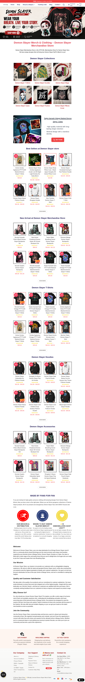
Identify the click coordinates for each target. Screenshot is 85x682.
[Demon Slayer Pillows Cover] (62, 95)
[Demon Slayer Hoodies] (42, 72)
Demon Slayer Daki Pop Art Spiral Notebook (65, 476)
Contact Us (31, 667)
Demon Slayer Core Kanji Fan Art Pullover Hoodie (50, 406)
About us (16, 656)
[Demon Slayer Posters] (42, 95)
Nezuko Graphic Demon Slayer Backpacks (19, 267)
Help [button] (82, 680)
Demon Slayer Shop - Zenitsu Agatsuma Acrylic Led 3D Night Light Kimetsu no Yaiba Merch (35, 172)
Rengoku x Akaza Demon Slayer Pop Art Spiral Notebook (50, 476)
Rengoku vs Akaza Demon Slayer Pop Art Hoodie (35, 378)
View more (42, 211)
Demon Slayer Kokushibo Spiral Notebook (35, 476)
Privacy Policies (18, 661)
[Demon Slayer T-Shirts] (23, 72)
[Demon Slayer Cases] (23, 95)
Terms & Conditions (19, 658)
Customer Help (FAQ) (34, 669)
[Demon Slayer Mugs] (62, 72)
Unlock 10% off (3, 675)
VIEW (19, 164)
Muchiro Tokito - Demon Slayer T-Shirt (65, 337)
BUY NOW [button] (59, 139)
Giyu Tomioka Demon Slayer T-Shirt (50, 200)
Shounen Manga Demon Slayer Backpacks (65, 239)
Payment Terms (32, 660)
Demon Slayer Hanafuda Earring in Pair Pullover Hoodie (65, 170)
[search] (63, 4)
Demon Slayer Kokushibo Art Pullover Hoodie (19, 378)
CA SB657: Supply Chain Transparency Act (19, 669)
